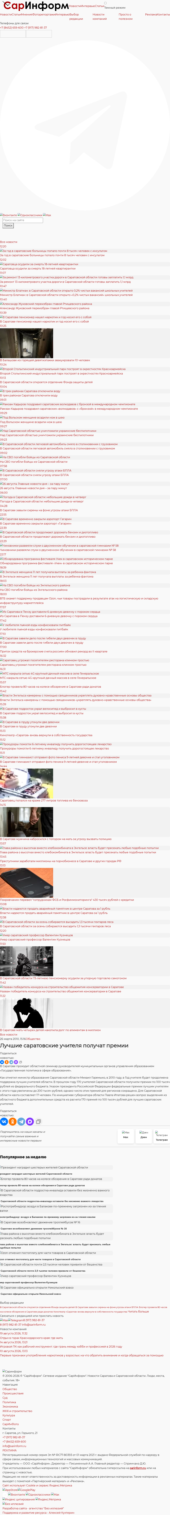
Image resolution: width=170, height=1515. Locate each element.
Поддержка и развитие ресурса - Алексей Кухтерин (38, 1512)
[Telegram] (85, 125)
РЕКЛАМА (9, 1450)
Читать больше (138, 1311)
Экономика (10, 1406)
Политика (9, 1402)
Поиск (8, 225)
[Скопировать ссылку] (21, 1062)
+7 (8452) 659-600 (12, 27)
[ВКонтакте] (2, 1062)
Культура (8, 1415)
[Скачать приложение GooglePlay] (39, 34)
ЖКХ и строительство (17, 1411)
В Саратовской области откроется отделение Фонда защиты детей (37, 1307)
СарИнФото (10, 1424)
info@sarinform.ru (34, 1324)
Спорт (6, 1419)
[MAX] (16, 1062)
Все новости (8, 242)
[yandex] (18, 1499)
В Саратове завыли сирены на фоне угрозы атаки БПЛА (106, 1307)
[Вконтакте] (9, 215)
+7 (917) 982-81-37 (35, 27)
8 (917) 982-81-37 (33, 1320)
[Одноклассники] (30, 215)
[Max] (47, 215)
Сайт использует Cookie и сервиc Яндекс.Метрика (37, 1485)
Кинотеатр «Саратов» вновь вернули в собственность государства (90, 1311)
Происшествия (13, 1393)
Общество (33, 1039)
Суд (4, 1397)
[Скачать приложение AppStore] (13, 34)
